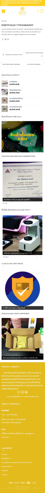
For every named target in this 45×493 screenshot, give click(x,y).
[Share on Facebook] (3, 39)
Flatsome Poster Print (13, 54)
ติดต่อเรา (5, 470)
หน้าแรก (4, 454)
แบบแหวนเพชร (7, 466)
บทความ (4, 474)
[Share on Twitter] (5, 39)
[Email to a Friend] (8, 39)
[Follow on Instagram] (22, 392)
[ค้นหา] (38, 11)
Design (4, 21)
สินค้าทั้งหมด (6, 458)
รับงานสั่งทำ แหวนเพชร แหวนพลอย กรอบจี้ (17, 462)
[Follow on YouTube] (26, 392)
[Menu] (3, 11)
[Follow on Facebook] (18, 392)
